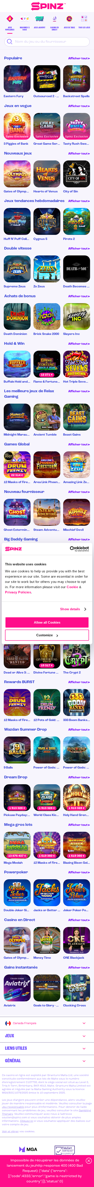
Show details (70, 609)
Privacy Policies (18, 592)
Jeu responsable (13, 1107)
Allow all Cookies (47, 622)
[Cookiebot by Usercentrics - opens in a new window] (70, 549)
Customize (44, 635)
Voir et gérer (10, 1131)
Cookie (72, 587)
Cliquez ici (26, 1121)
